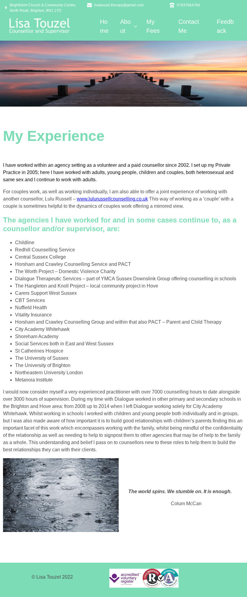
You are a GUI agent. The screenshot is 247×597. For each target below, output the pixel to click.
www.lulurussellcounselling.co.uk (112, 198)
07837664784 (188, 5)
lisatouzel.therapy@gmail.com (119, 5)
